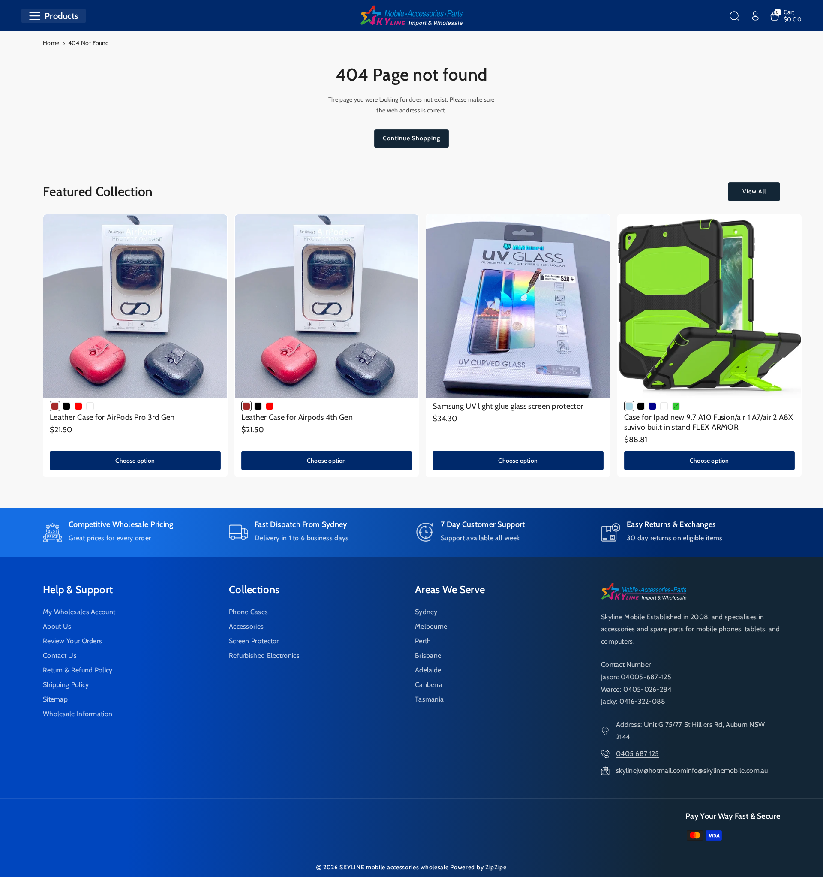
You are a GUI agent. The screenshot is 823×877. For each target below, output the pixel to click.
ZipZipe (496, 867)
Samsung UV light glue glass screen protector (508, 406)
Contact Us (60, 655)
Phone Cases (248, 612)
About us (57, 626)
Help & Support (78, 589)
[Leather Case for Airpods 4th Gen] (327, 306)
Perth (423, 641)
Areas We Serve (450, 589)
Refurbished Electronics (264, 655)
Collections (254, 589)
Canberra (428, 685)
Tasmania (429, 699)
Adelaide (428, 670)
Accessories (246, 626)
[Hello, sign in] (755, 16)
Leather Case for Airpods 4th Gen (297, 417)
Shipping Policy (66, 685)
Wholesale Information (77, 714)
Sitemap (55, 699)
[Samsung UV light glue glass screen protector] (518, 306)
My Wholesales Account (79, 612)
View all (754, 191)
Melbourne (431, 626)
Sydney (426, 612)
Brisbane (428, 655)
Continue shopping (411, 138)
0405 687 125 (637, 754)
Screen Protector (254, 641)
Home (51, 43)
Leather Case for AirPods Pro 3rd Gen (112, 417)
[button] (53, 16)
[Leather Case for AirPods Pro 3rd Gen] (135, 306)
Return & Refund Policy (78, 670)
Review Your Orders (72, 641)
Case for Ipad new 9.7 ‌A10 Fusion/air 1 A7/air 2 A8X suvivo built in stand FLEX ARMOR (708, 422)
